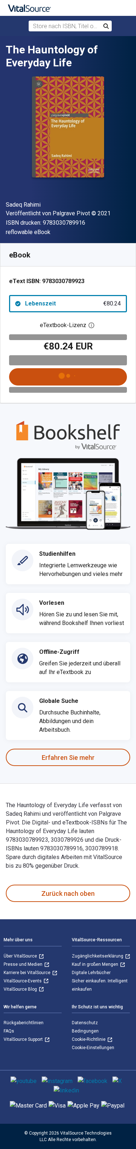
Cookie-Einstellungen (93, 1047)
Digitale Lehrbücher (91, 972)
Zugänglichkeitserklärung (98, 956)
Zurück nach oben (68, 893)
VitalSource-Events (23, 980)
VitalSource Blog (21, 989)
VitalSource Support (24, 1039)
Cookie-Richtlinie (89, 1039)
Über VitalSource (21, 956)
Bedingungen (85, 1031)
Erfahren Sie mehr (68, 757)
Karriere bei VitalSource (27, 972)
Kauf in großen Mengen (95, 964)
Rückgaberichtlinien (24, 1022)
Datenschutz (85, 1022)
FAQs (9, 1031)
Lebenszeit (73, 303)
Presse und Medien (24, 964)
